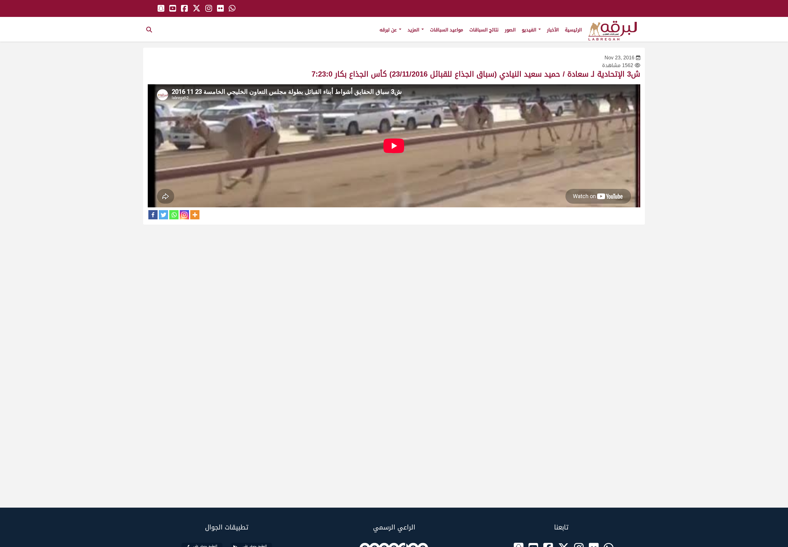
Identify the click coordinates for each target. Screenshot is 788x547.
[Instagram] (184, 214)
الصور (510, 30)
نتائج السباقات (484, 30)
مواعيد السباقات (446, 30)
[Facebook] (153, 214)
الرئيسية (573, 30)
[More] (194, 214)
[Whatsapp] (174, 214)
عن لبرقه (389, 30)
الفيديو (530, 30)
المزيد (414, 30)
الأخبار (553, 30)
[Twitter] (163, 214)
